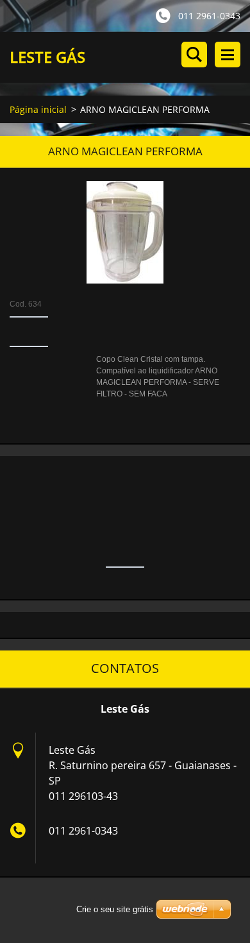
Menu (227, 54)
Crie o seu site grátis (114, 909)
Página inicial (38, 109)
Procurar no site (194, 54)
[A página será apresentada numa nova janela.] (125, 232)
